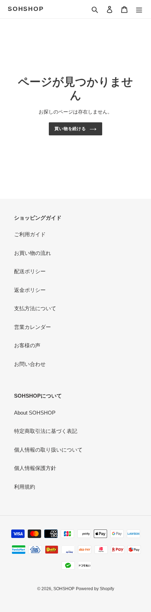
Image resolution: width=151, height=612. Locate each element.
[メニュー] (139, 9)
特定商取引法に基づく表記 (45, 431)
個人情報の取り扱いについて (48, 450)
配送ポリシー (30, 271)
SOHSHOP (26, 8)
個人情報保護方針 (35, 468)
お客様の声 (27, 345)
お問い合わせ (30, 364)
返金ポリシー (30, 290)
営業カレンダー (32, 327)
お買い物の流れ (32, 253)
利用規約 (24, 487)
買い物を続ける (70, 128)
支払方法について (35, 308)
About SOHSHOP (34, 413)
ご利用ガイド (30, 234)
